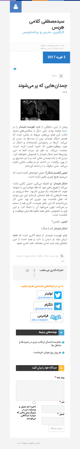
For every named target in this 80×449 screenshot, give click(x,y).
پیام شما (60, 378)
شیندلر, (33, 256)
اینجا (64, 131)
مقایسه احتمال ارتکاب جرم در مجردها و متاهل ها (40, 344)
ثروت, (51, 256)
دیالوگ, (39, 256)
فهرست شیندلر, (22, 256)
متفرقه (43, 45)
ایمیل (61, 414)
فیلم (62, 261)
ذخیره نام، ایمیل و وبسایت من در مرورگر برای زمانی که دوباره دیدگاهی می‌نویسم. (26, 412)
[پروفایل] (16, 7)
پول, (56, 256)
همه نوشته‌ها (53, 45)
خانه (62, 45)
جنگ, (45, 256)
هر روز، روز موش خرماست (47, 352)
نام (63, 402)
